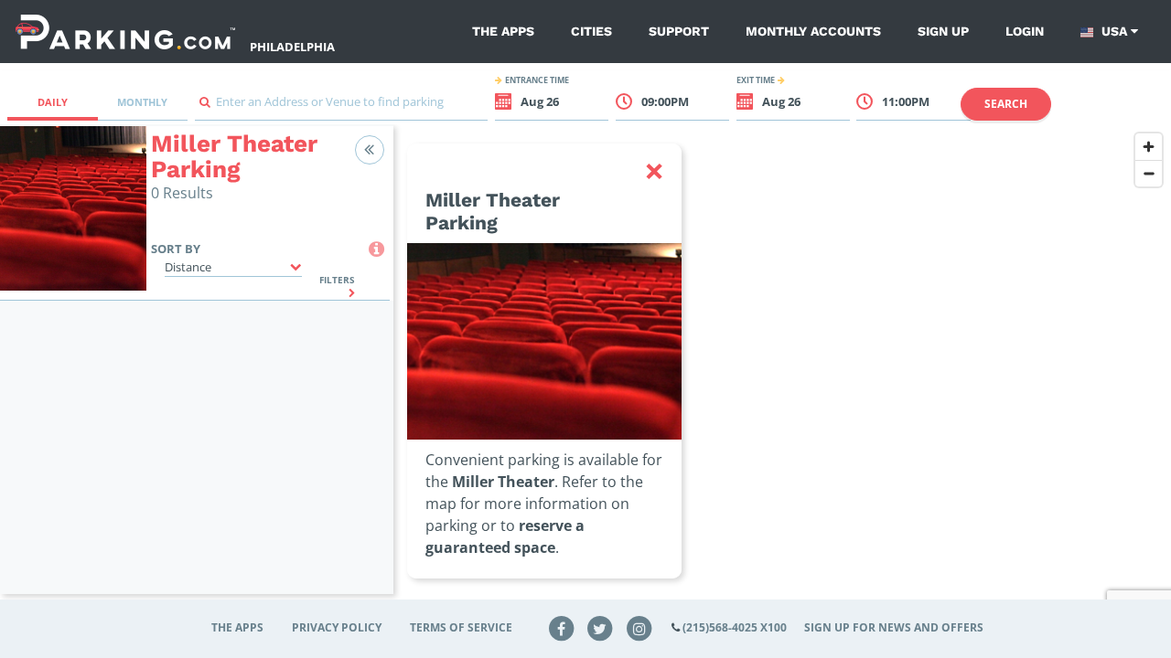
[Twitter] (600, 627)
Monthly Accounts (813, 31)
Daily (53, 102)
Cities (591, 31)
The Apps (503, 31)
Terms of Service (461, 627)
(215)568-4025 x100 (734, 627)
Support (679, 31)
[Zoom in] (1148, 146)
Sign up (943, 31)
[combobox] (341, 106)
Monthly (142, 102)
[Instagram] (639, 627)
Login (1024, 31)
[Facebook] (560, 627)
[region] (782, 371)
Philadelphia (292, 46)
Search (1005, 103)
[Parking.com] (125, 31)
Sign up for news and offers (893, 627)
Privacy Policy (336, 627)
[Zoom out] (1148, 173)
